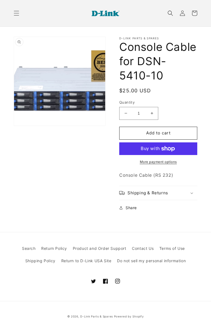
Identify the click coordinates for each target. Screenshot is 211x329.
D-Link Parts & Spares (96, 316)
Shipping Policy (40, 260)
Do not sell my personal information (151, 260)
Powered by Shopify (129, 316)
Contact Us (143, 248)
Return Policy (54, 248)
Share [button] (131, 207)
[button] (16, 13)
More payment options (158, 162)
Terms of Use (172, 248)
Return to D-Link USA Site (86, 260)
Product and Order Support (99, 248)
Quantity (127, 102)
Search (29, 248)
